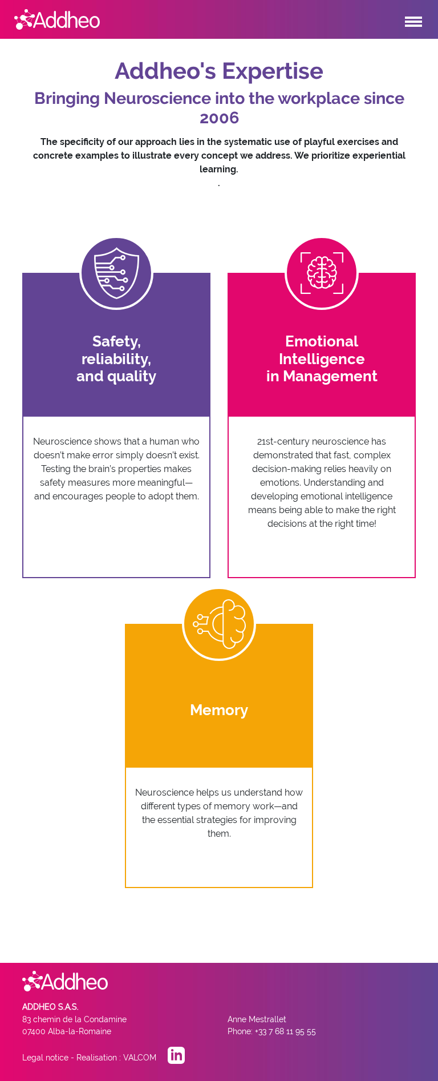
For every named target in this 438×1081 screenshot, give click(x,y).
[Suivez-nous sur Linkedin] (176, 1057)
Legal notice (45, 1057)
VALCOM (139, 1057)
